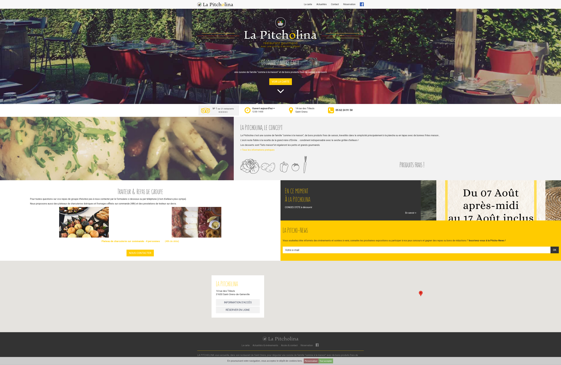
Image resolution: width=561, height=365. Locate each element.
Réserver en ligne (238, 309)
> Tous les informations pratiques (257, 149)
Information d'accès (238, 302)
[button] (261, 110)
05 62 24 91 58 (344, 110)
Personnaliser (311, 361)
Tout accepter (326, 361)
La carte (308, 4)
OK (554, 249)
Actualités (321, 4)
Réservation (349, 4)
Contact (335, 4)
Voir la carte (280, 81)
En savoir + (410, 212)
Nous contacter (140, 252)
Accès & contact (289, 345)
